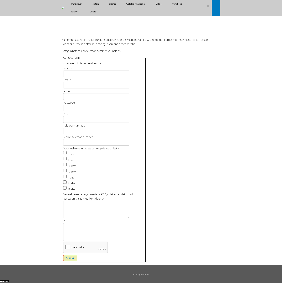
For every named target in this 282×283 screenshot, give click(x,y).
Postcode (69, 102)
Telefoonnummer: (74, 125)
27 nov (72, 172)
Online (159, 3)
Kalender (75, 11)
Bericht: (67, 221)
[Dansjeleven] (63, 8)
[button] (216, 8)
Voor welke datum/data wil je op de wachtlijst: (91, 148)
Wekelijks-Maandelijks (135, 3)
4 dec (71, 177)
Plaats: (67, 114)
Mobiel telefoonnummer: (78, 137)
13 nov (72, 160)
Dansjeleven (76, 3)
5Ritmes (112, 3)
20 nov (72, 166)
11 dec (72, 183)
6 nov (71, 154)
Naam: (67, 68)
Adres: (67, 91)
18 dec (72, 189)
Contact (93, 11)
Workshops (177, 3)
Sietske (96, 3)
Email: (67, 80)
